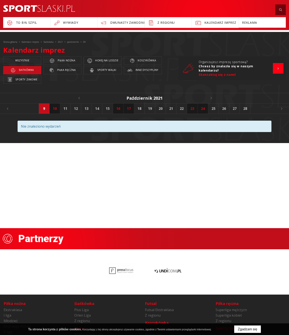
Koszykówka (146, 60)
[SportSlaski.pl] (39, 8)
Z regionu (82, 320)
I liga (7, 315)
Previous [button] (7, 108)
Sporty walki (106, 70)
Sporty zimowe (26, 79)
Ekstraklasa (13, 309)
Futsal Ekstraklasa (159, 309)
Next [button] (281, 108)
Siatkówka (26, 70)
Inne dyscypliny (146, 70)
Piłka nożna (66, 60)
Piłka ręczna (66, 70)
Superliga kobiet (229, 315)
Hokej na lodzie (106, 60)
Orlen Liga (82, 315)
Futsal (151, 303)
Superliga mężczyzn (231, 309)
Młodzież (11, 320)
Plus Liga (81, 309)
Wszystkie (22, 60)
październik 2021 (145, 98)
